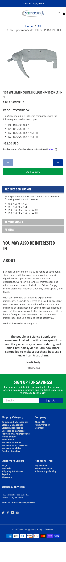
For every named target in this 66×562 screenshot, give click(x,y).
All (39, 26)
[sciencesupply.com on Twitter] (3, 513)
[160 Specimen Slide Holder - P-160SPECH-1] (33, 60)
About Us (40, 421)
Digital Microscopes (12, 427)
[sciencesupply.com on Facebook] (7, 513)
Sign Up (50, 400)
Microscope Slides (11, 448)
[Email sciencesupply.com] (17, 513)
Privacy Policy (42, 424)
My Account (41, 465)
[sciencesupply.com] (33, 13)
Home (29, 26)
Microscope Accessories (15, 445)
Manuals (6, 468)
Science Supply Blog (45, 471)
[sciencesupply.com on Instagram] (12, 513)
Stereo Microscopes (12, 424)
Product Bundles (11, 451)
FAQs (4, 465)
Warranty (7, 477)
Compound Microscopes (15, 421)
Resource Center (44, 468)
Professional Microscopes (16, 433)
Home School (9, 436)
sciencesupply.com (27, 529)
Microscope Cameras (13, 430)
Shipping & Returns (12, 471)
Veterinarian (8, 439)
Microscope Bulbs (11, 442)
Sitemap (39, 427)
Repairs (6, 474)
